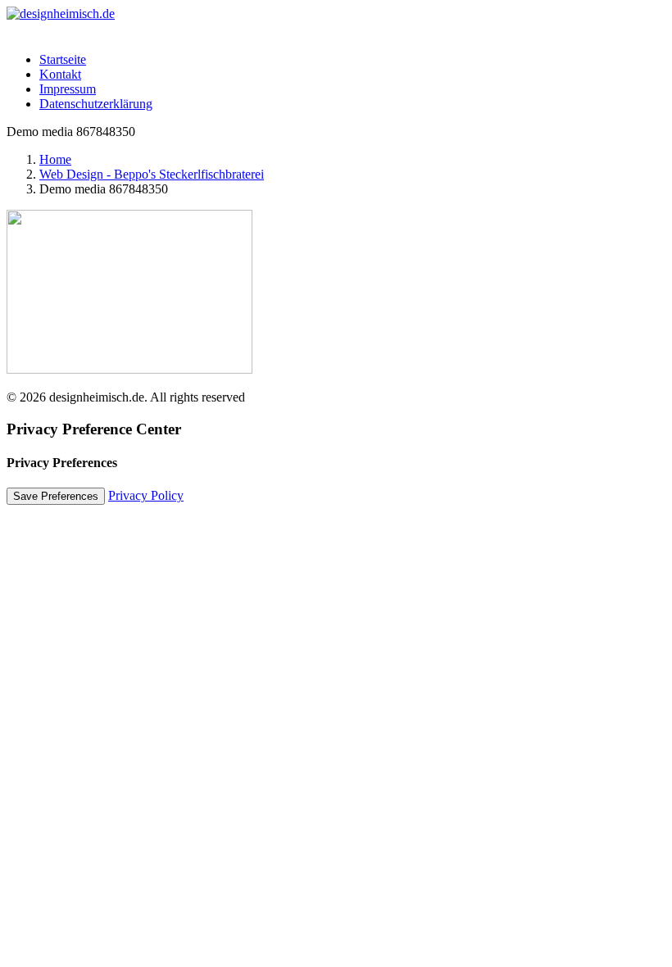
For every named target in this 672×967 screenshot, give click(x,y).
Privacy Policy (146, 495)
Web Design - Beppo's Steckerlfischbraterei (151, 174)
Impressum (67, 89)
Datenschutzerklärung (95, 104)
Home (55, 159)
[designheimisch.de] (336, 23)
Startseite (62, 59)
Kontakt (60, 74)
